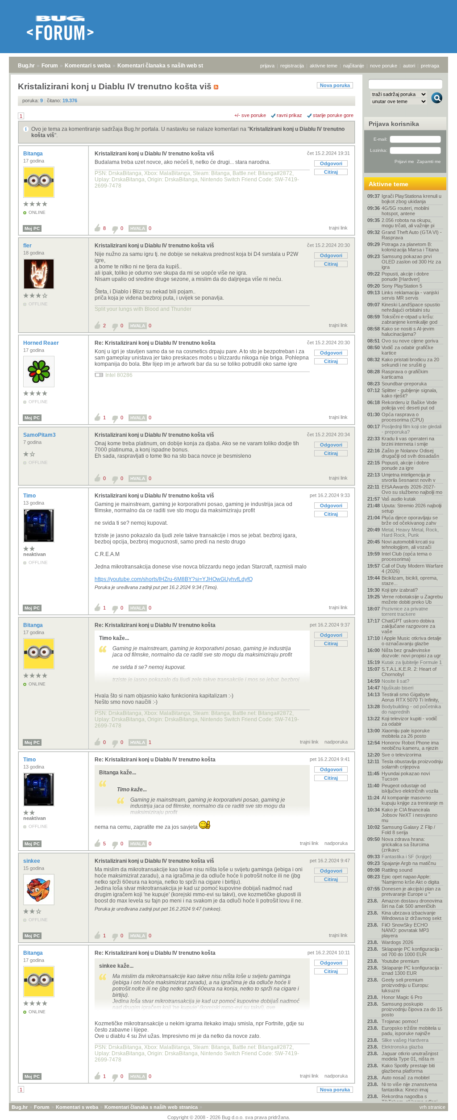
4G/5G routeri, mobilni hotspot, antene (405, 210)
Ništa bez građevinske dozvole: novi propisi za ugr (411, 653)
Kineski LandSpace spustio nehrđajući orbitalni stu (411, 307)
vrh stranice (432, 1107)
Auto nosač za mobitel (405, 1077)
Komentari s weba (88, 66)
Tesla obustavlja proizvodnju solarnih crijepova (412, 764)
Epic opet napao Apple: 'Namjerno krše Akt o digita (410, 879)
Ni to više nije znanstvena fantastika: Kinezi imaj (409, 1087)
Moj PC (32, 228)
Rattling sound (397, 870)
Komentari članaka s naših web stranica (168, 66)
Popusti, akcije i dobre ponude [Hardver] (405, 276)
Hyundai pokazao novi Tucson (406, 776)
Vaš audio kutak (399, 498)
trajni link (338, 227)
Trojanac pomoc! (400, 1021)
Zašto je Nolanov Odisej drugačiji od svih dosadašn (410, 453)
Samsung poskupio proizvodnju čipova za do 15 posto (412, 1009)
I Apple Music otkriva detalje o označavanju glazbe (411, 640)
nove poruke (383, 65)
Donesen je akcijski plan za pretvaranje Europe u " (411, 891)
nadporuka (336, 741)
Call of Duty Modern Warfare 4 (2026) (412, 568)
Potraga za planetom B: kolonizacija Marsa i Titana (410, 247)
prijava (267, 65)
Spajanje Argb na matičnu (409, 863)
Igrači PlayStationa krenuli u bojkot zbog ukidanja (411, 198)
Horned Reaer (41, 343)
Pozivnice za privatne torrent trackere (405, 611)
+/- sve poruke (250, 115)
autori (409, 65)
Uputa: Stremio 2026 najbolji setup (411, 508)
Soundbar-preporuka (404, 383)
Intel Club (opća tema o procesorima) (407, 556)
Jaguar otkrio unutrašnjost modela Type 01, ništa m (410, 1056)
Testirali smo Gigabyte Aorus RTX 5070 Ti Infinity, (410, 697)
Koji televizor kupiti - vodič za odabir (409, 721)
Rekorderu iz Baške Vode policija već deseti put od (409, 405)
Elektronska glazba (402, 1046)
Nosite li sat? (395, 681)
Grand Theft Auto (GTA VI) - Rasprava (412, 235)
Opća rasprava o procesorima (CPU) (403, 417)
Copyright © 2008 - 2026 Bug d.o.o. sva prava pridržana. (228, 1117)
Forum (50, 66)
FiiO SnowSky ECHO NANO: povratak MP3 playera (405, 930)
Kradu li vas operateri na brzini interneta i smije (408, 441)
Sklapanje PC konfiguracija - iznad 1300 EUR (412, 970)
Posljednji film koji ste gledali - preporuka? (411, 429)
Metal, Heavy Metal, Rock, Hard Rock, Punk (410, 532)
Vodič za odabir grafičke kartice (407, 350)
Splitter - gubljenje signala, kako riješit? (409, 393)
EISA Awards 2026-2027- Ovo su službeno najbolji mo (412, 489)
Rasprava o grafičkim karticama (405, 374)
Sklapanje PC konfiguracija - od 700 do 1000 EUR (412, 951)
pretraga (430, 65)
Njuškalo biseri (397, 687)
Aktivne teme (388, 184)
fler (28, 245)
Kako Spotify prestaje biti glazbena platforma (408, 1068)
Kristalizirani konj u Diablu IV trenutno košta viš (154, 153)
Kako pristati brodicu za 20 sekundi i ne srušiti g (410, 362)
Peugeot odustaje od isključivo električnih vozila (410, 788)
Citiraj (331, 172)
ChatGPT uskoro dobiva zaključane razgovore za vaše (408, 626)
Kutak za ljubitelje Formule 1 (412, 662)
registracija (292, 65)
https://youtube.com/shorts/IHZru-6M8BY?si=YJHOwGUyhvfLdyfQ (174, 579)
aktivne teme (323, 65)
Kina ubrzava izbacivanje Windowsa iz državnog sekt (411, 915)
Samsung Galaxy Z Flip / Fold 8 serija (408, 829)
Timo (30, 496)
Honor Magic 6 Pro (402, 997)
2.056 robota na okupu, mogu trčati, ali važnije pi (408, 222)
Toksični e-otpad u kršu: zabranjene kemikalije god (409, 319)
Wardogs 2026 (397, 942)
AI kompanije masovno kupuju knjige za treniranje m (412, 800)
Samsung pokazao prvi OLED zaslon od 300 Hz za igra (411, 262)
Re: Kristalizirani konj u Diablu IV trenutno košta (155, 343)
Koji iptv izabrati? (400, 590)
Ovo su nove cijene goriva (410, 340)
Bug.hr (26, 66)
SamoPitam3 (40, 435)
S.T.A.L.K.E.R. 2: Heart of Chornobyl (409, 671)
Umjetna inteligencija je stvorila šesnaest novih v (409, 477)
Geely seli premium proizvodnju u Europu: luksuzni (405, 985)
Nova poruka (335, 85)
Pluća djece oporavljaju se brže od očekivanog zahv (410, 520)
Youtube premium (400, 961)
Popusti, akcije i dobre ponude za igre (405, 465)
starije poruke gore (333, 115)
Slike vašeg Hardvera (405, 1040)
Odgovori (331, 163)
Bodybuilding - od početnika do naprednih (411, 709)
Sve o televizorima (401, 754)
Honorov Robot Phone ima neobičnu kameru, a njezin (410, 745)
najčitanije (353, 65)
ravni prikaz (289, 115)
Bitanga (33, 153)
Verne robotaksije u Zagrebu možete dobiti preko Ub (412, 599)
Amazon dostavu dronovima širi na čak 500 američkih (412, 903)
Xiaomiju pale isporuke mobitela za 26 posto (406, 733)
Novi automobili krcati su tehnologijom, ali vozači (408, 544)
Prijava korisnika (394, 123)
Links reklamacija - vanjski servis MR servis (410, 295)
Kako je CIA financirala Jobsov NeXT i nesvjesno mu (409, 815)
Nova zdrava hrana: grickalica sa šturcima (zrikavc (405, 844)
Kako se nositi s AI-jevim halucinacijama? (408, 331)
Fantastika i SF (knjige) (407, 856)
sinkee (32, 861)
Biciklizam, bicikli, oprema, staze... (410, 580)
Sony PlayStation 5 (402, 285)
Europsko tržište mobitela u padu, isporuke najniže (411, 1030)
